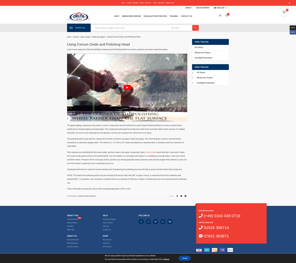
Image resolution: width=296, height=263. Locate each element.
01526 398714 (216, 227)
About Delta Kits (73, 240)
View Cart (106, 243)
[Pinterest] (185, 196)
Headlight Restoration (155, 16)
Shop (116, 16)
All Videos (199, 47)
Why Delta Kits (72, 243)
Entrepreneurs (72, 219)
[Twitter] (181, 196)
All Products (107, 247)
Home (69, 37)
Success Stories (73, 247)
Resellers (70, 226)
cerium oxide (150, 152)
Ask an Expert (203, 8)
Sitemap (106, 226)
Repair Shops (72, 223)
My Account (107, 240)
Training (174, 16)
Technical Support (109, 219)
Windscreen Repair (131, 16)
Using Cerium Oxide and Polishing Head (98, 44)
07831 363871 (216, 236)
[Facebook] (177, 196)
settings (166, 259)
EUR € (292, 32)
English (220, 8)
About (188, 8)
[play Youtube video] (127, 87)
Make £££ (70, 230)
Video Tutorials (85, 37)
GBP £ (292, 28)
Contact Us (186, 16)
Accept (184, 258)
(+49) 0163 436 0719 (221, 216)
